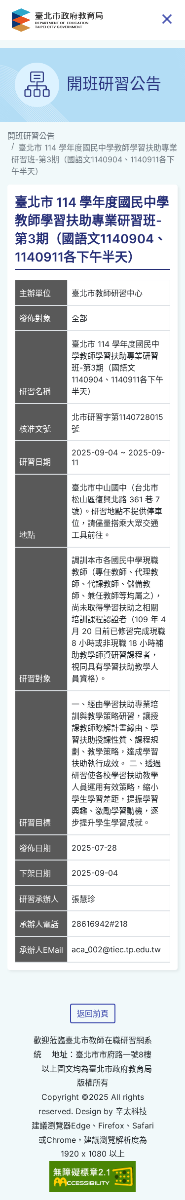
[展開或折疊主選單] (167, 18)
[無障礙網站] (92, 1176)
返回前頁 (93, 1013)
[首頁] (57, 20)
